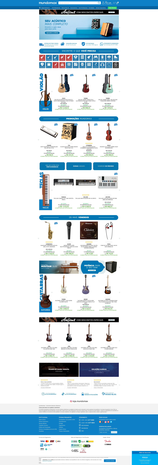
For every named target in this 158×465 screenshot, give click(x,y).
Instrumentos (73, 7)
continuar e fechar (110, 460)
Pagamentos (62, 425)
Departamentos (45, 7)
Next (119, 27)
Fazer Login (108, 2)
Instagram (85, 425)
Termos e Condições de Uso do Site (48, 429)
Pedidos (61, 427)
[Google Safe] (82, 441)
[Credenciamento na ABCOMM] (90, 441)
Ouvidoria (41, 431)
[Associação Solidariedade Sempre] (83, 451)
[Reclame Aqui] (76, 446)
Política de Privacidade (44, 427)
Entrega (61, 423)
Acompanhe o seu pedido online (67, 419)
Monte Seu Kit (65, 7)
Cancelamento (62, 421)
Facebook (84, 428)
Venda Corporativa (101, 7)
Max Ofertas (112, 7)
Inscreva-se (114, 432)
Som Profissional (83, 7)
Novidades (91, 7)
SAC (82, 431)
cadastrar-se (108, 4)
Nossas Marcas (43, 423)
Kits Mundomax (56, 7)
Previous (38, 27)
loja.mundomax (80, 401)
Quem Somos (42, 419)
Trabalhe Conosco (43, 425)
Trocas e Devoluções (64, 431)
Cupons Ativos (62, 429)
